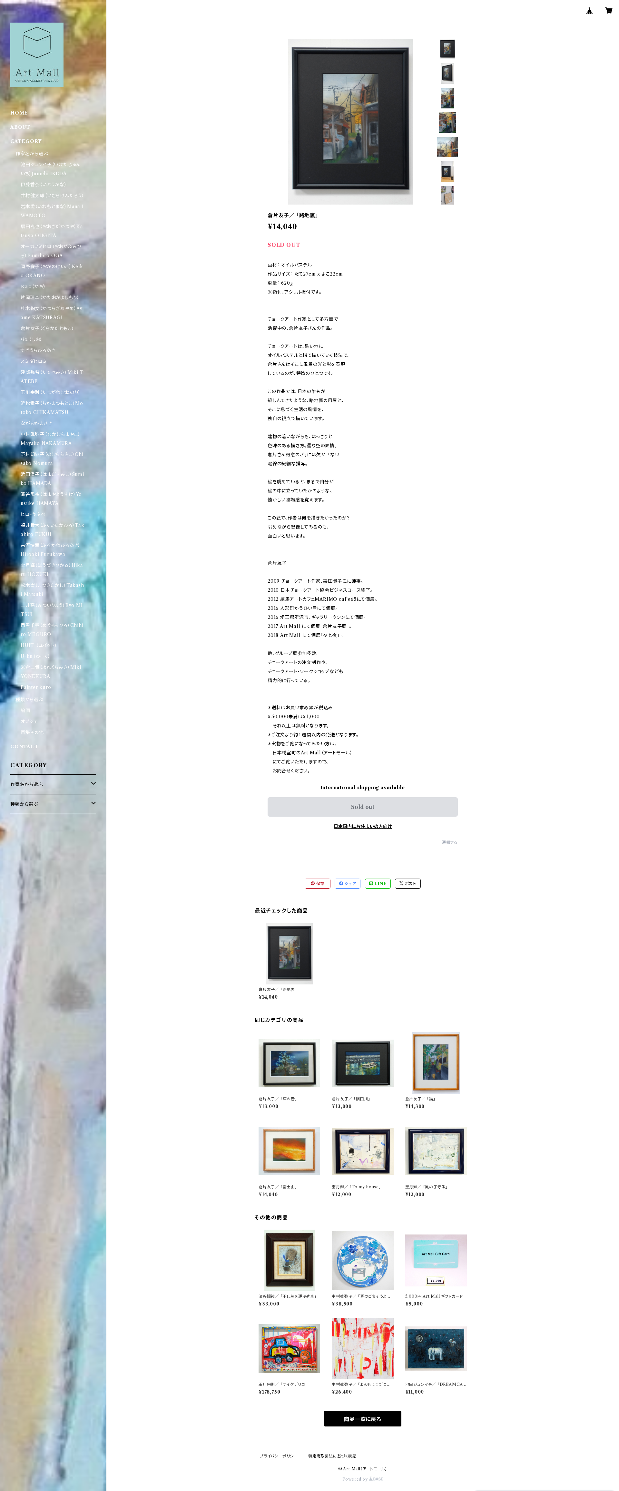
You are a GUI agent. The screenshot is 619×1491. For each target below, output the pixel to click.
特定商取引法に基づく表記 (332, 1456)
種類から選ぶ (29, 699)
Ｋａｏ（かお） (33, 286)
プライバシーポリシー (279, 1456)
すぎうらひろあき (38, 350)
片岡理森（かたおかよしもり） (50, 297)
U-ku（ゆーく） (36, 656)
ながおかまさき (36, 423)
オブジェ (29, 721)
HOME (19, 113)
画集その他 (32, 732)
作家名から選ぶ (31, 153)
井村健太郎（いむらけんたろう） (52, 195)
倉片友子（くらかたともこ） (47, 328)
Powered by (355, 1479)
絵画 (25, 710)
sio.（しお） (31, 339)
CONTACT (24, 747)
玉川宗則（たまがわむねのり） (51, 392)
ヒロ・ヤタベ (33, 514)
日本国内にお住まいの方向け (363, 826)
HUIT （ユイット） (39, 645)
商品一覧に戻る (362, 1419)
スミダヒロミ (34, 361)
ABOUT (20, 127)
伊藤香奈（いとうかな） (44, 184)
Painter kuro (36, 687)
